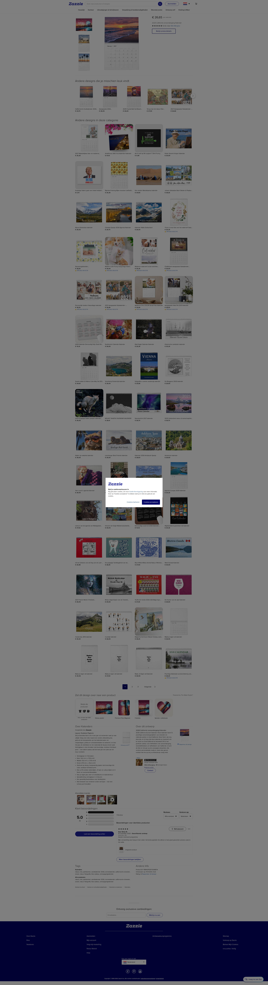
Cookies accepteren (151, 502)
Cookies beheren (133, 502)
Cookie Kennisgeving (136, 491)
